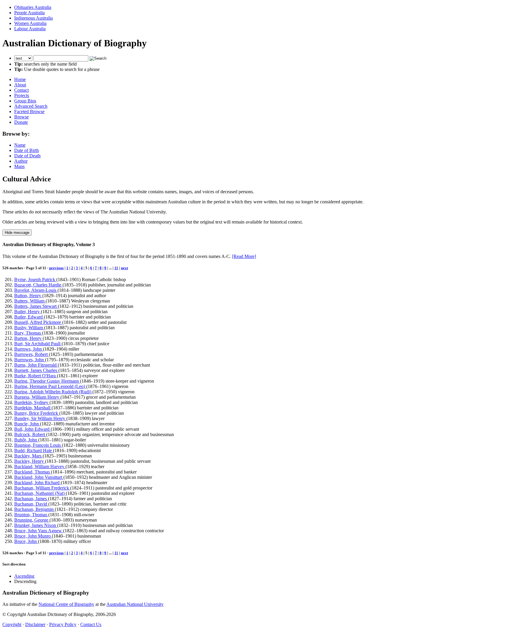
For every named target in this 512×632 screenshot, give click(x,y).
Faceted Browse (29, 111)
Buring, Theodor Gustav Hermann (47, 381)
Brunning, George (31, 519)
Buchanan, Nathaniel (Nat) (40, 493)
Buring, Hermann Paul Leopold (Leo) (50, 386)
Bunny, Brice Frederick (36, 413)
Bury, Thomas (28, 332)
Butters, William (30, 300)
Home (20, 79)
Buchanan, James (31, 498)
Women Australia (30, 23)
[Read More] (244, 256)
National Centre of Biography (66, 604)
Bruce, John (26, 541)
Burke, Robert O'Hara (35, 375)
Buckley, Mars (28, 455)
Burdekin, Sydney (31, 402)
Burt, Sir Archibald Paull (38, 343)
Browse (21, 116)
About (20, 84)
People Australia (29, 12)
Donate (21, 122)
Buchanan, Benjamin (34, 509)
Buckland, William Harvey (39, 466)
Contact (21, 90)
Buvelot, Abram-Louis (35, 290)
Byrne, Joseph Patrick (35, 279)
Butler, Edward (29, 316)
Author (21, 161)
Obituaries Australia (32, 7)
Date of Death (27, 155)
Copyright (11, 624)
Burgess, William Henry (37, 397)
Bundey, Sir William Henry (40, 418)
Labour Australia (30, 28)
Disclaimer (35, 624)
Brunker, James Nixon (35, 525)
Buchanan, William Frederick (42, 487)
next (124, 268)
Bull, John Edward (32, 429)
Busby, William (29, 327)
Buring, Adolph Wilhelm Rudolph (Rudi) (53, 391)
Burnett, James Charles (36, 370)
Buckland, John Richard (37, 482)
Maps (19, 166)
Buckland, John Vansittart (38, 477)
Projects (21, 95)
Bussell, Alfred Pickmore (38, 322)
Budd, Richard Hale (33, 450)
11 (116, 268)
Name (19, 145)
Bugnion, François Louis (38, 445)
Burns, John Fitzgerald (36, 365)
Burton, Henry (28, 338)
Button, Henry (28, 295)
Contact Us (90, 624)
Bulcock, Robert (30, 434)
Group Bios (25, 100)
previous (56, 268)
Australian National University (135, 604)
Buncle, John (27, 423)
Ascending (24, 576)
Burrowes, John (29, 359)
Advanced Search (30, 106)
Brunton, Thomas (31, 514)
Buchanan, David (31, 503)
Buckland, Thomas (32, 471)
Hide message (17, 232)
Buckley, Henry (29, 461)
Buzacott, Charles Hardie (38, 284)
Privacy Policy (62, 624)
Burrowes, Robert (31, 354)
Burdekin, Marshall (33, 407)
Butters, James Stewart (36, 306)
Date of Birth (26, 150)
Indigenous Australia (33, 17)
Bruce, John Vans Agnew (38, 530)
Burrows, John (28, 348)
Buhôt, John (26, 439)
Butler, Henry (27, 311)
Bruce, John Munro (33, 535)
